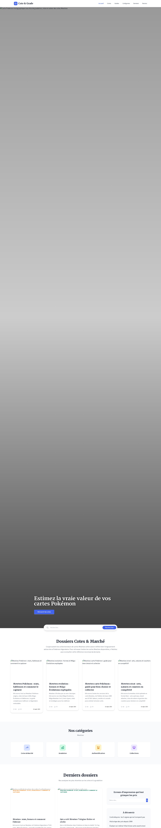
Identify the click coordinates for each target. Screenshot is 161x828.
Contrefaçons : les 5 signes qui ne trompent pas (127, 817)
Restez (144, 3)
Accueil (101, 3)
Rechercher (109, 627)
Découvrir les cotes (44, 612)
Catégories (126, 3)
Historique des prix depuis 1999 (121, 821)
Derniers (136, 3)
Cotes (109, 3)
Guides (117, 3)
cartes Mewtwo (94, 649)
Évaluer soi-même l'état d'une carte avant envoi (127, 826)
